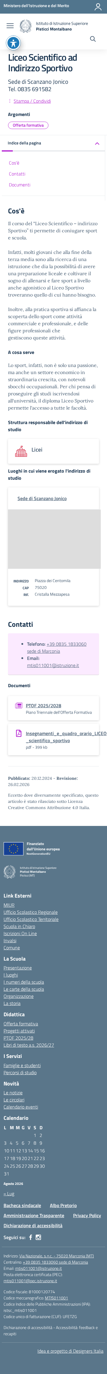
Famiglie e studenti (22, 1065)
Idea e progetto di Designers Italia (70, 1350)
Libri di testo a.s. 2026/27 (29, 1044)
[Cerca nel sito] (92, 40)
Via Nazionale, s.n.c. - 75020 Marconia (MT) (56, 1256)
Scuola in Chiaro (19, 926)
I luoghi (11, 974)
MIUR (9, 905)
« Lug (9, 1193)
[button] (53, 143)
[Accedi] (98, 7)
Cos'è (14, 162)
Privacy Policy (87, 1215)
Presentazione (18, 967)
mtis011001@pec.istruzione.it (30, 1281)
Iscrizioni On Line (20, 933)
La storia (12, 1003)
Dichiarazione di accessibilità (33, 1225)
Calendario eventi (21, 1106)
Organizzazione (19, 996)
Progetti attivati (19, 1030)
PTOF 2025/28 (18, 1037)
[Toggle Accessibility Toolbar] (13, 43)
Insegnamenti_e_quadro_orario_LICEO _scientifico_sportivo (66, 737)
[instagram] (38, 1237)
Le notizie (13, 1092)
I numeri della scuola (24, 981)
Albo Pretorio (63, 1205)
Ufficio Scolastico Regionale (31, 912)
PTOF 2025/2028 (43, 705)
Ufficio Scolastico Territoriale (31, 919)
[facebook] (30, 1237)
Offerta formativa (28, 125)
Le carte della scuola (24, 989)
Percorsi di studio (20, 1072)
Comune (12, 947)
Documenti (19, 184)
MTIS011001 (56, 1298)
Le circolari (14, 1099)
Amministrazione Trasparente (34, 1215)
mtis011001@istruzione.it (53, 665)
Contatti (17, 173)
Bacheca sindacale (22, 1205)
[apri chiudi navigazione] (10, 26)
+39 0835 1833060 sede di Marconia (56, 647)
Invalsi (10, 940)
